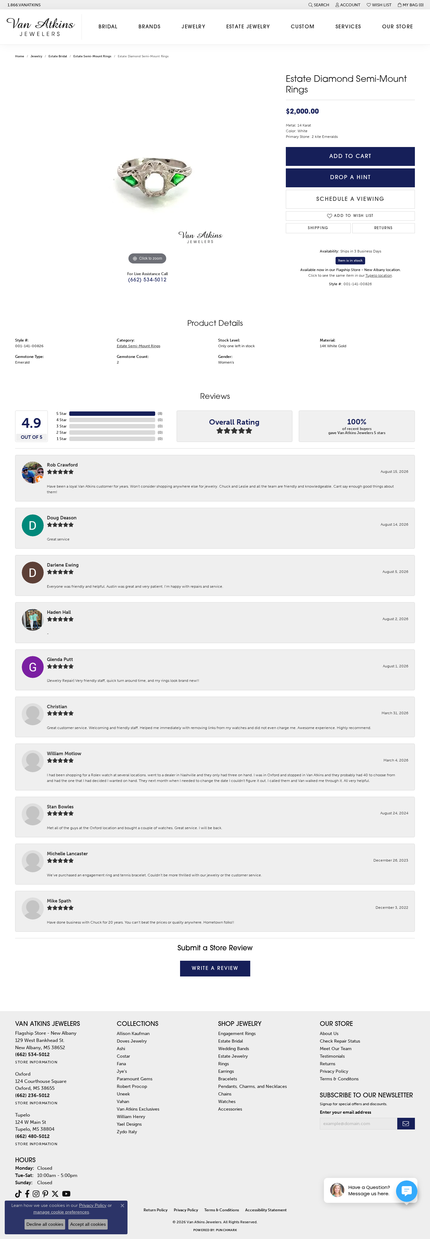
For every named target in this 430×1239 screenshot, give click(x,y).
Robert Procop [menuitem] (132, 1086)
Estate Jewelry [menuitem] (233, 1056)
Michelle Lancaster (67, 854)
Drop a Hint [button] (350, 177)
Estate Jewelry (248, 27)
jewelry (36, 56)
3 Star (61, 426)
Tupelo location (378, 275)
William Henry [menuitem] (131, 1116)
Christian (57, 707)
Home (19, 56)
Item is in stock (350, 260)
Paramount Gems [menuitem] (134, 1079)
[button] (318, 4)
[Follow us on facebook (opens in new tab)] (27, 1194)
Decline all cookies (44, 1224)
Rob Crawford (62, 465)
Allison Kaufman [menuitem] (133, 1033)
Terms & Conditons (339, 1079)
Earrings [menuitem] (226, 1071)
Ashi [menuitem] (121, 1048)
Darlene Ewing (63, 565)
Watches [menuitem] (226, 1101)
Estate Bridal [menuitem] (230, 1041)
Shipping (318, 228)
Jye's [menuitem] (122, 1071)
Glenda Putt (60, 659)
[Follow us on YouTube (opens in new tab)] (66, 1194)
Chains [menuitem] (224, 1094)
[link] (23, 4)
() (160, 413)
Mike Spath (59, 901)
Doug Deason (61, 518)
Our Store (397, 27)
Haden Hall (59, 612)
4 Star (61, 420)
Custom (303, 27)
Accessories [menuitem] (230, 1109)
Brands (150, 27)
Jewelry (193, 27)
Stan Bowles (60, 807)
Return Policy (155, 1210)
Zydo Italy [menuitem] (127, 1131)
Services (348, 27)
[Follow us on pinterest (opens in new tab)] (45, 1194)
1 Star (62, 439)
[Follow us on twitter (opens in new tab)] (55, 1194)
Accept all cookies (88, 1224)
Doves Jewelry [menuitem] (132, 1041)
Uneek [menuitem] (123, 1094)
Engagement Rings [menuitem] (237, 1033)
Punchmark (226, 1230)
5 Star (61, 413)
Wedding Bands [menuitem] (233, 1048)
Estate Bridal (57, 56)
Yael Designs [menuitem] (129, 1124)
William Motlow (64, 753)
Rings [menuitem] (223, 1063)
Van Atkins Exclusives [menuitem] (138, 1109)
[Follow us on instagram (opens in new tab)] (36, 1194)
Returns (383, 228)
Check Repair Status (340, 1041)
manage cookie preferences (61, 1211)
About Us (329, 1033)
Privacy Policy (334, 1071)
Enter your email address (345, 1112)
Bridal (108, 27)
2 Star (61, 432)
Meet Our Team (336, 1048)
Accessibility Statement (266, 1210)
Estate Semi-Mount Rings (92, 56)
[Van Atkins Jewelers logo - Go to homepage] (42, 27)
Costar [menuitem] (123, 1056)
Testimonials (332, 1056)
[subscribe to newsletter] (406, 1123)
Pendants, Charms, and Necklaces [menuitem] (252, 1086)
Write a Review (215, 968)
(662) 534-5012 (147, 280)
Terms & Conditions (221, 1210)
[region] (147, 171)
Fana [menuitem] (121, 1063)
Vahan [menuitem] (123, 1101)
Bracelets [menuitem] (227, 1079)
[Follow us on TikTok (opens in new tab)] (18, 1194)
